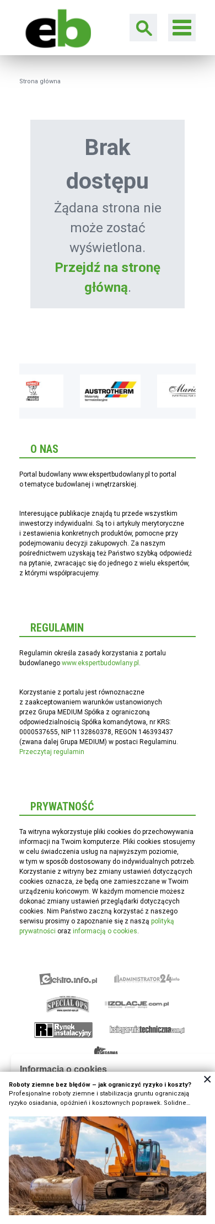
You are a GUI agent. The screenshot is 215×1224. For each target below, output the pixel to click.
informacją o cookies (105, 931)
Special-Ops (67, 1004)
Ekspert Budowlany (68, 979)
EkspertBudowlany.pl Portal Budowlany (55, 27)
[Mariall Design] (178, 391)
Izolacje (137, 1004)
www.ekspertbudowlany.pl (100, 663)
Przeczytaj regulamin (51, 752)
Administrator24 (147, 979)
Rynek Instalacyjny (63, 1030)
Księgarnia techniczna (147, 1030)
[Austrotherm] (101, 391)
